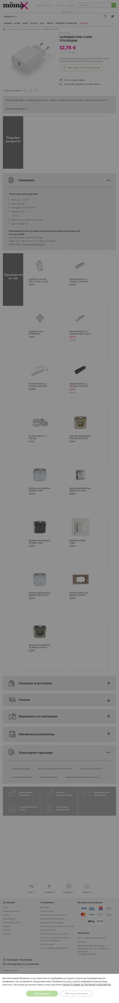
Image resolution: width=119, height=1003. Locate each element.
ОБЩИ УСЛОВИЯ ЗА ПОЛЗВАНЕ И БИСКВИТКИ (87, 984)
